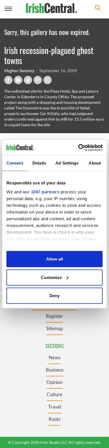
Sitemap (54, 328)
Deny (54, 295)
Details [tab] (39, 163)
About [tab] (95, 163)
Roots (54, 419)
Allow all (54, 259)
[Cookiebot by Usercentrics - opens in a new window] (78, 147)
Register (54, 316)
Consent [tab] (14, 163)
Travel (54, 407)
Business (54, 370)
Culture (54, 394)
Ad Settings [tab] (67, 163)
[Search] (97, 8)
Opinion (54, 382)
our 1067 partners (41, 191)
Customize (51, 277)
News (54, 357)
